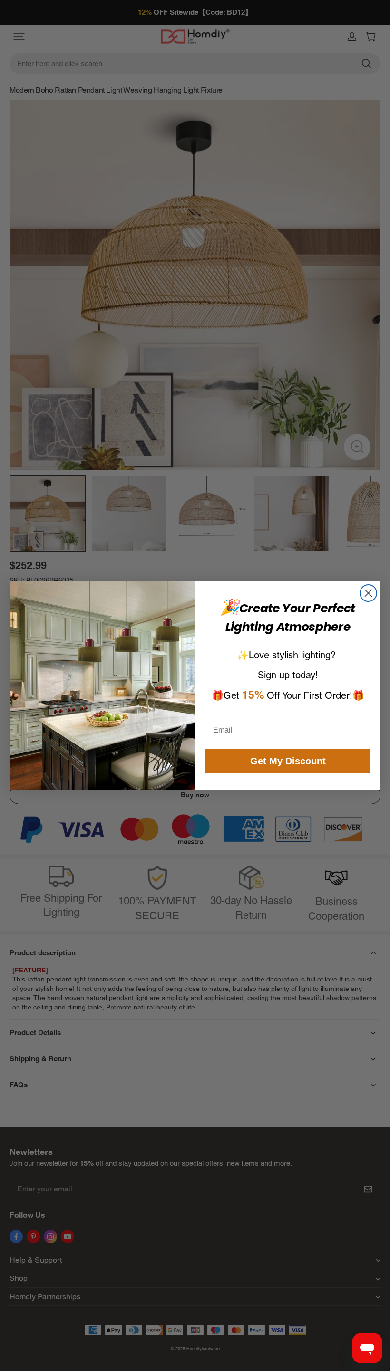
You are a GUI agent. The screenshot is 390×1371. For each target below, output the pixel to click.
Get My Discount (288, 761)
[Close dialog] (368, 593)
